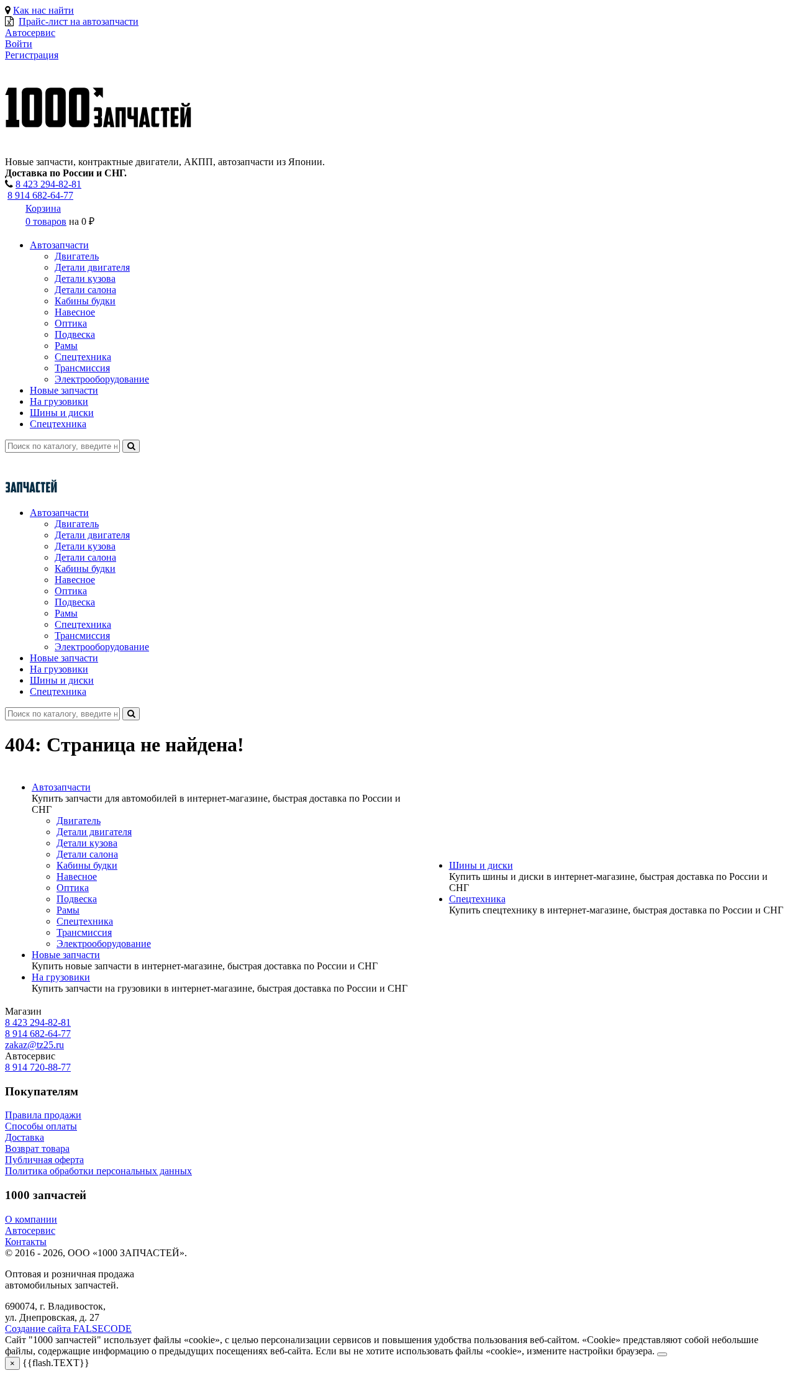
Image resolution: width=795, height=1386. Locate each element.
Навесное (75, 312)
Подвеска (75, 334)
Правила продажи (43, 1115)
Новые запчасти (64, 390)
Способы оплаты (41, 1126)
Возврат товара (37, 1148)
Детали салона (85, 289)
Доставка (24, 1137)
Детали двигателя (92, 267)
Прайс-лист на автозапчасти (79, 21)
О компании (31, 1219)
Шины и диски (62, 412)
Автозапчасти (59, 245)
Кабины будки (85, 301)
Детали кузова (85, 278)
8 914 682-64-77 (40, 195)
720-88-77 (38, 1067)
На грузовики (59, 401)
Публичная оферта (44, 1159)
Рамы (66, 345)
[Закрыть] (662, 1354)
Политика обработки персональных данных (98, 1171)
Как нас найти (43, 10)
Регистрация (31, 55)
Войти (18, 43)
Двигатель (77, 256)
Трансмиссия (82, 368)
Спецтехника (83, 356)
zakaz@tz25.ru (34, 1045)
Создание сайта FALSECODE (68, 1328)
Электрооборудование (102, 379)
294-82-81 (48, 184)
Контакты (26, 1241)
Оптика (71, 323)
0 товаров (45, 221)
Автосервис (30, 1230)
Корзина (43, 208)
